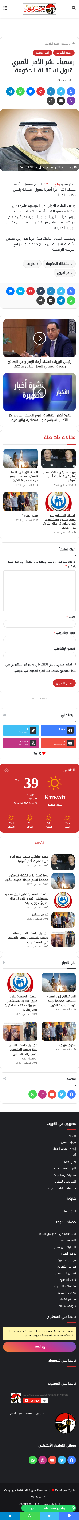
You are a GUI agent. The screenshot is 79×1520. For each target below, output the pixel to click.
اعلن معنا (70, 1162)
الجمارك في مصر (65, 1247)
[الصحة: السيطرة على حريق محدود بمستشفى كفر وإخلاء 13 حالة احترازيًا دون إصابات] (58, 501)
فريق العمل (68, 1142)
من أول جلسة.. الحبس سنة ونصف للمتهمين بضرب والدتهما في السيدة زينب (28, 937)
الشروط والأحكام (65, 1181)
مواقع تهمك (68, 1299)
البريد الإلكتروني (65, 632)
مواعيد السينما (66, 1293)
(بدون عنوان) (30, 515)
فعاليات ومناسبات (65, 1175)
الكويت (31, 263)
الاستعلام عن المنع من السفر (57, 1234)
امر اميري (64, 272)
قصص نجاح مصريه (64, 1273)
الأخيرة (39, 843)
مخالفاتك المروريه (65, 1286)
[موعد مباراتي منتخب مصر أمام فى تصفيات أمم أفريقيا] (58, 458)
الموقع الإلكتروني (65, 648)
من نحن (71, 1135)
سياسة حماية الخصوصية (61, 1188)
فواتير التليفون (66, 1260)
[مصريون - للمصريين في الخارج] (39, 9)
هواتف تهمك (67, 1306)
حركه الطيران (68, 1253)
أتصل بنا (71, 1155)
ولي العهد (52, 184)
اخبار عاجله (42, 53)
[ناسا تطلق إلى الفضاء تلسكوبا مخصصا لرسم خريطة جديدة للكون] (20, 458)
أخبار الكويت (52, 43)
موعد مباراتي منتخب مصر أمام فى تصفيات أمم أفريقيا (59, 476)
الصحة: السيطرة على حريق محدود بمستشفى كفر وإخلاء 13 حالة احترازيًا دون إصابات (59, 521)
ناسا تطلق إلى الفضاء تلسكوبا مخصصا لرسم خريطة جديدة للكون (23, 476)
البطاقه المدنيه (66, 1240)
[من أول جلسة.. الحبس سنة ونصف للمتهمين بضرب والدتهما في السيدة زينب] (63, 939)
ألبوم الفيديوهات (65, 1168)
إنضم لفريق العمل (64, 1149)
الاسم (71, 617)
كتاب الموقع (68, 1279)
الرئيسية (66, 43)
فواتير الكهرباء (66, 1266)
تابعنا (38, 1346)
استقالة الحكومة (58, 263)
